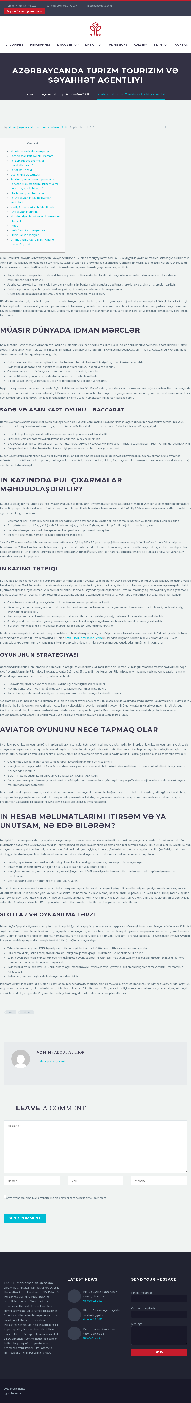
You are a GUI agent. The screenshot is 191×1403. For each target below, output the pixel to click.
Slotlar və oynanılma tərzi (27, 193)
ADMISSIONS (118, 44)
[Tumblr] (22, 1023)
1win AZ (27, 1012)
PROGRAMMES (40, 44)
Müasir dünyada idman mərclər (30, 151)
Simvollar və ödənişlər (25, 235)
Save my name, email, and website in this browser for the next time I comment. (56, 1198)
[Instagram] (138, 5)
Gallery (140, 44)
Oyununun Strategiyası (25, 174)
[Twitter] (132, 5)
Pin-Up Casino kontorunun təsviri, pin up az (100, 1294)
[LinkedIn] (27, 1023)
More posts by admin (53, 1061)
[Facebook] (126, 5)
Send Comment (25, 1218)
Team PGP (161, 44)
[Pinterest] (17, 1023)
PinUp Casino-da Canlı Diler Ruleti (32, 207)
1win (11, 1012)
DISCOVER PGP (68, 44)
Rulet (14, 225)
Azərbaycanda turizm (24, 211)
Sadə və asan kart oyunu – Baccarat (33, 156)
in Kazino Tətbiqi (21, 170)
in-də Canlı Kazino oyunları (28, 230)
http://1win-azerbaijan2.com (83, 638)
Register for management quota (25, 11)
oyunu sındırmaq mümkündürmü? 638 (43, 127)
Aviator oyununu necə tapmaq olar (32, 179)
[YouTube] (143, 5)
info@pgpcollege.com (99, 5)
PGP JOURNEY (13, 44)
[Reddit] (33, 1023)
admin (12, 127)
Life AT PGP (93, 44)
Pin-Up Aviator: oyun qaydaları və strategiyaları (102, 1312)
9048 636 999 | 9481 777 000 (62, 5)
